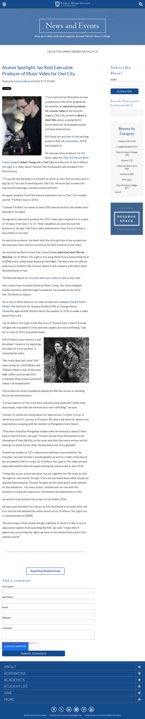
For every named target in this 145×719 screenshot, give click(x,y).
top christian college (126, 186)
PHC (126, 179)
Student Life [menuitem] (16, 686)
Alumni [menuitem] (64, 51)
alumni (126, 160)
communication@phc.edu (71, 715)
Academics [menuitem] (14, 680)
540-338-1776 (55, 715)
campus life (127, 141)
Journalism (72, 141)
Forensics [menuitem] (76, 51)
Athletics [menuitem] (91, 51)
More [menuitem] (9, 699)
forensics (127, 174)
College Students (126, 146)
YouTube (33, 277)
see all (118, 192)
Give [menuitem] (8, 693)
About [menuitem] (10, 667)
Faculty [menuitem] (53, 51)
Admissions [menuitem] (14, 673)
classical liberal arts (127, 167)
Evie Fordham (22, 81)
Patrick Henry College (127, 153)
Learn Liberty (52, 277)
